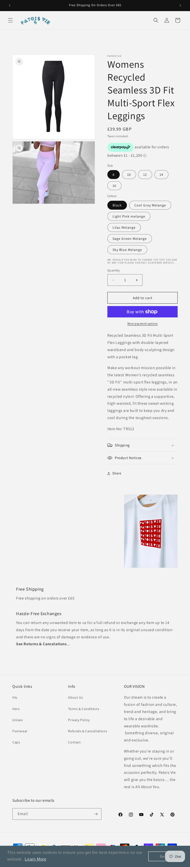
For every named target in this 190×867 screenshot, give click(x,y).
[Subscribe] (95, 814)
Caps (16, 742)
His (14, 697)
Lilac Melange (124, 227)
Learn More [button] (35, 859)
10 (129, 174)
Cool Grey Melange (150, 205)
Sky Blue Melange (127, 249)
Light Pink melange (129, 216)
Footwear (20, 731)
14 (161, 174)
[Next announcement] (180, 5)
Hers (16, 709)
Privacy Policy (79, 720)
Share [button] (116, 473)
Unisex (17, 720)
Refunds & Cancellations (87, 731)
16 (114, 185)
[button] (10, 20)
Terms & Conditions (83, 709)
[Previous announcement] (9, 5)
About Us (75, 697)
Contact (74, 742)
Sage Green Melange (130, 238)
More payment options (142, 323)
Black (117, 205)
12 (145, 174)
